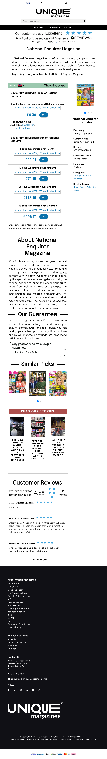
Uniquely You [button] (55, 28)
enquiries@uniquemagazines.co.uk (28, 679)
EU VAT (11, 618)
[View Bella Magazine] (17, 382)
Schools (12, 639)
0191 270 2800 (17, 674)
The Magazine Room (18, 593)
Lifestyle (77, 176)
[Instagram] (21, 690)
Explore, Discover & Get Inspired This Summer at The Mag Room (38, 450)
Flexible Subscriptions (19, 596)
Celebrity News (22, 128)
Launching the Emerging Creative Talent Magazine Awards (58, 447)
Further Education (17, 643)
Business (12, 646)
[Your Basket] (66, 3)
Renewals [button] (68, 28)
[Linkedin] (27, 690)
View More (40, 559)
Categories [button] (39, 28)
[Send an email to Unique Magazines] (41, 3)
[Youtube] (33, 690)
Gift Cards (13, 587)
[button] (78, 3)
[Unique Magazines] (53, 710)
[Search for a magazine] (84, 21)
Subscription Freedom (19, 609)
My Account (14, 584)
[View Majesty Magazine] (37, 383)
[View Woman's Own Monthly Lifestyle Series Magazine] (58, 383)
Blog (10, 615)
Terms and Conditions (19, 624)
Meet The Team (15, 590)
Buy (44, 115)
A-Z (9, 599)
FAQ (9, 621)
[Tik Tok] (39, 690)
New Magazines (15, 602)
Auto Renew (14, 605)
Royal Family (79, 187)
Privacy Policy (14, 627)
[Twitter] (14, 690)
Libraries (12, 649)
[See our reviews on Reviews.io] (53, 36)
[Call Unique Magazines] (53, 3)
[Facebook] (8, 690)
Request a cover (16, 612)
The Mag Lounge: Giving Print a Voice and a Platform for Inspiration (18, 450)
